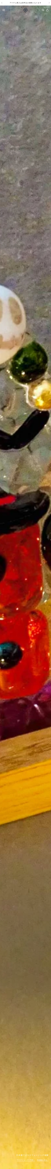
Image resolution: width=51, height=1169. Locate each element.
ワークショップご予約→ (26, 1160)
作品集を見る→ (43, 1160)
